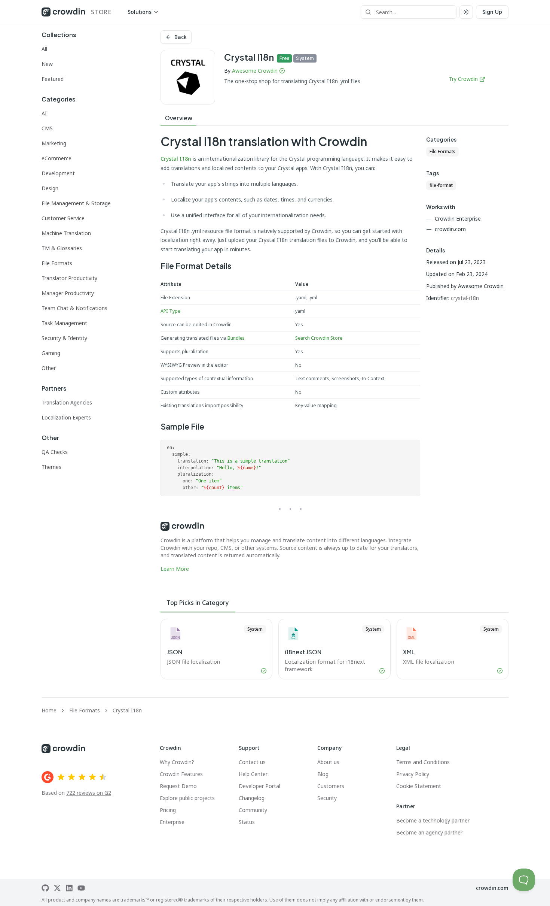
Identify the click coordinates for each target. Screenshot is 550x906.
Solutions (140, 11)
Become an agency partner (429, 832)
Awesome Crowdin (255, 70)
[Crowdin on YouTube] (81, 888)
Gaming (51, 353)
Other (49, 368)
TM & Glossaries (62, 248)
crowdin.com (492, 887)
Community (253, 809)
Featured (53, 78)
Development (58, 173)
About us (328, 762)
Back (180, 36)
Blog (323, 774)
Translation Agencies (67, 402)
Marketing (54, 143)
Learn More (175, 568)
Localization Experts (66, 417)
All (44, 48)
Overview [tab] (178, 118)
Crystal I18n (176, 158)
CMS (47, 128)
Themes (51, 466)
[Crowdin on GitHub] (45, 888)
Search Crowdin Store (318, 338)
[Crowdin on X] (57, 888)
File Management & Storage (76, 203)
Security (327, 798)
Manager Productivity (68, 293)
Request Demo (178, 786)
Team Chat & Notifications (74, 308)
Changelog (252, 798)
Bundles (236, 338)
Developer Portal (259, 786)
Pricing (168, 809)
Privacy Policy (412, 774)
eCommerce (56, 158)
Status (247, 821)
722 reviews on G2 (88, 792)
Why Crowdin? (177, 762)
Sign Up (492, 11)
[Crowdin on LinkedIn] (69, 888)
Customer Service (63, 218)
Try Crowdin (463, 78)
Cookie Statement (418, 786)
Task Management (64, 323)
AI (44, 113)
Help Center (253, 774)
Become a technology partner (433, 820)
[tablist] (334, 118)
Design (50, 188)
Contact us (252, 762)
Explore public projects (187, 798)
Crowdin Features (181, 774)
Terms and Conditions (423, 762)
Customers (330, 786)
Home (49, 710)
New (47, 63)
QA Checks (55, 451)
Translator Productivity (69, 278)
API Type (170, 311)
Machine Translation (66, 233)
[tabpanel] (290, 354)
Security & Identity (64, 338)
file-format (441, 185)
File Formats (57, 263)
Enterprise (172, 821)
